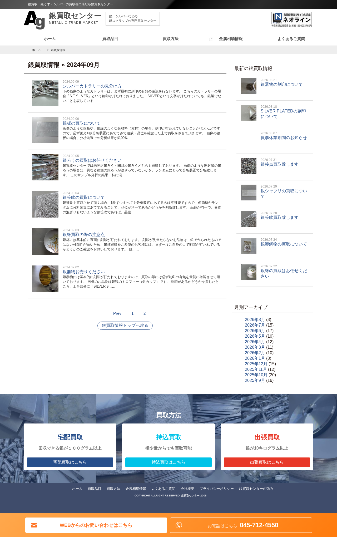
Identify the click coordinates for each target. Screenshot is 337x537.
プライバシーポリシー (217, 489)
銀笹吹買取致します (280, 215)
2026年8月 (255, 319)
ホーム (50, 38)
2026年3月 (255, 347)
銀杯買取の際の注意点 (142, 239)
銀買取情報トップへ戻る (125, 325)
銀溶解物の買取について (284, 242)
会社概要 (187, 489)
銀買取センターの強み (256, 489)
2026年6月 (255, 330)
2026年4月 (255, 341)
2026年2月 (255, 353)
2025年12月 (256, 364)
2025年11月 (256, 369)
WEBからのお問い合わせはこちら (96, 525)
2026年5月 (255, 336)
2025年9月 (255, 380)
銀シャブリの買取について (284, 192)
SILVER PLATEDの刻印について (283, 112)
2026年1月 (255, 358)
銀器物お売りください (141, 276)
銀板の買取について (141, 128)
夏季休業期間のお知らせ (284, 135)
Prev (117, 313)
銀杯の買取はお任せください (284, 271)
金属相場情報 (231, 38)
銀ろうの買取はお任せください (142, 165)
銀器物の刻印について (282, 82)
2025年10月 (256, 375)
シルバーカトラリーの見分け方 (142, 91)
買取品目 (110, 38)
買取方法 (171, 38)
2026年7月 (255, 325)
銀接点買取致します (280, 162)
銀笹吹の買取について (142, 202)
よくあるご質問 (291, 38)
